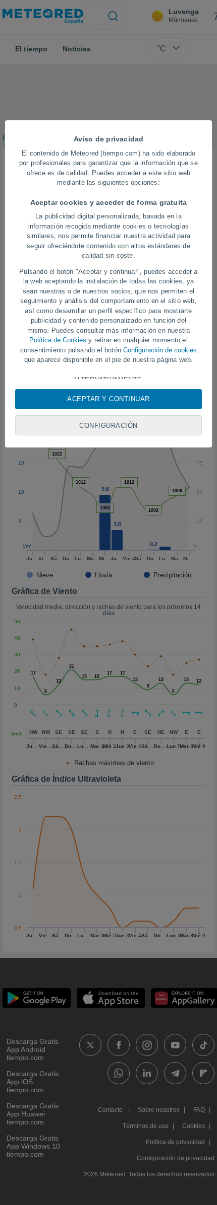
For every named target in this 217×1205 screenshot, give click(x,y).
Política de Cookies (57, 340)
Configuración (108, 425)
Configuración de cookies (160, 350)
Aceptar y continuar (108, 399)
